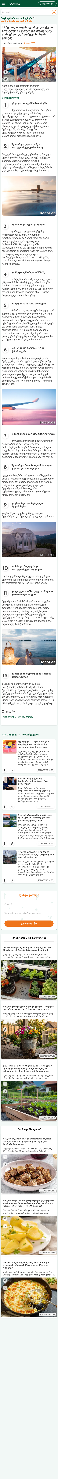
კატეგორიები (47, 3)
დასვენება (9, 716)
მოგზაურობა (25, 716)
